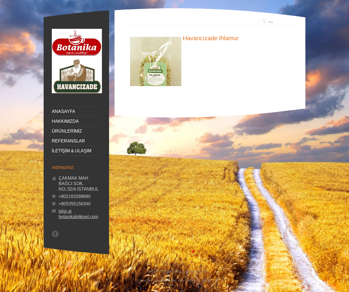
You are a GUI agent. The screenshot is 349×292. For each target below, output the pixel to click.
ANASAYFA (63, 111)
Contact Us (193, 271)
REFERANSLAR (68, 141)
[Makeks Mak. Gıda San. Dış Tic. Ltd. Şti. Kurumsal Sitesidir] (77, 91)
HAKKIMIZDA (65, 121)
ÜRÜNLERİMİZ (67, 131)
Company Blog (171, 271)
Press (153, 271)
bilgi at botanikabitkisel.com (78, 214)
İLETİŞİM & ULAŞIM (71, 151)
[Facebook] (55, 233)
